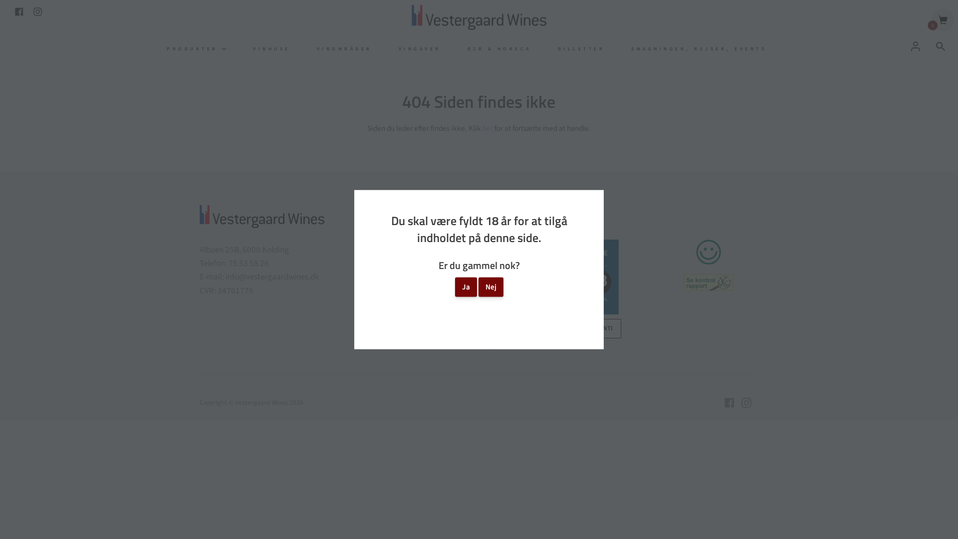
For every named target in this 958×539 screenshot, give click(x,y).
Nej (490, 286)
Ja (466, 286)
